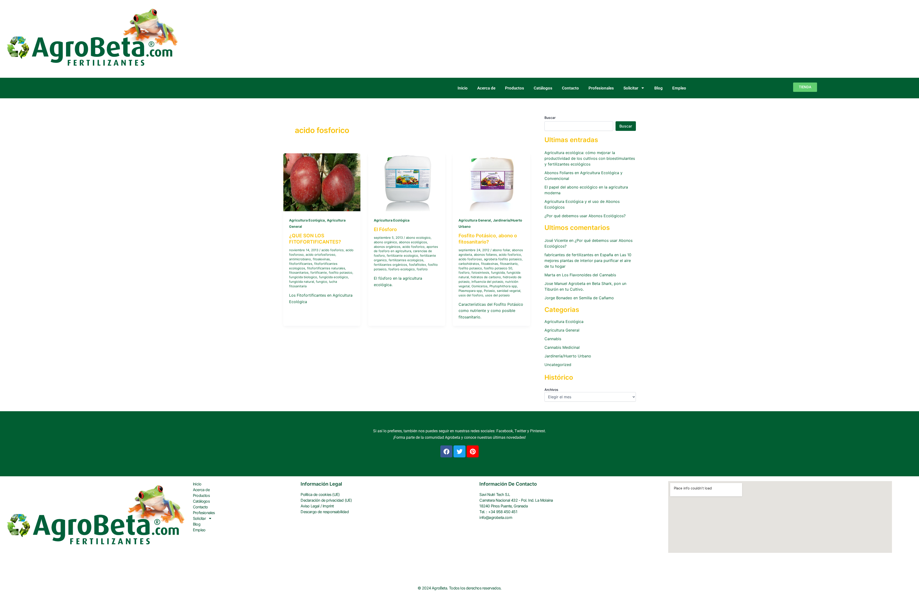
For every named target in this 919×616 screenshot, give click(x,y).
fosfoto (422, 269)
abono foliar (501, 250)
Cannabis (552, 338)
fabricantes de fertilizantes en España (578, 254)
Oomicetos (479, 286)
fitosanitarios (298, 272)
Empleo (679, 88)
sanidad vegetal (508, 291)
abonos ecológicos (413, 242)
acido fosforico (332, 250)
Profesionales (601, 88)
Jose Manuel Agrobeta (564, 283)
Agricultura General (475, 220)
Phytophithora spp (503, 286)
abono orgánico (385, 242)
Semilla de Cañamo (596, 297)
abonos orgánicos (387, 247)
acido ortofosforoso (320, 254)
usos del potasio (497, 295)
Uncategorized (557, 364)
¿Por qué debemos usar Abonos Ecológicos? (585, 215)
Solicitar (630, 88)
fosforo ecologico (401, 269)
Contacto (570, 88)
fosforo (464, 272)
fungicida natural (301, 281)
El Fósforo (385, 229)
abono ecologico (418, 237)
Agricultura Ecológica (307, 220)
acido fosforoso (470, 259)
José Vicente (556, 240)
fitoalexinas (321, 259)
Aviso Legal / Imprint (317, 506)
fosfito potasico (340, 272)
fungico (321, 281)
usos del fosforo (471, 295)
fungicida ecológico (333, 277)
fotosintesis (480, 272)
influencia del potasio (487, 281)
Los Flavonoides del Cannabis (589, 274)
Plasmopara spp (470, 291)
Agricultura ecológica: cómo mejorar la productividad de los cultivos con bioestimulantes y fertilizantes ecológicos (589, 158)
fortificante (318, 272)
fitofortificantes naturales (326, 268)
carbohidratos (469, 264)
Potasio (489, 291)
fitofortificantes (300, 264)
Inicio (463, 88)
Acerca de (486, 88)
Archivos (551, 390)
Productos (514, 88)
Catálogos (543, 88)
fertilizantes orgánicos (390, 264)
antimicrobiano (300, 259)
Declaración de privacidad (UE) (326, 500)
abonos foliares (485, 254)
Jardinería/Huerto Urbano (567, 356)
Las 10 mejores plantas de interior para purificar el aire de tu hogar (587, 260)
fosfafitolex (417, 264)
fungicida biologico (303, 277)
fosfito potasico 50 (498, 268)
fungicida (498, 272)
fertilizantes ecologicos (406, 260)
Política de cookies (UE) (320, 494)
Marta (549, 274)
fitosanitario (509, 264)
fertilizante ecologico (402, 255)
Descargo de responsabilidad (324, 511)
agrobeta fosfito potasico (503, 259)
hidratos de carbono (486, 277)
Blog (658, 88)
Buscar (549, 118)
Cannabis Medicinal (562, 347)
